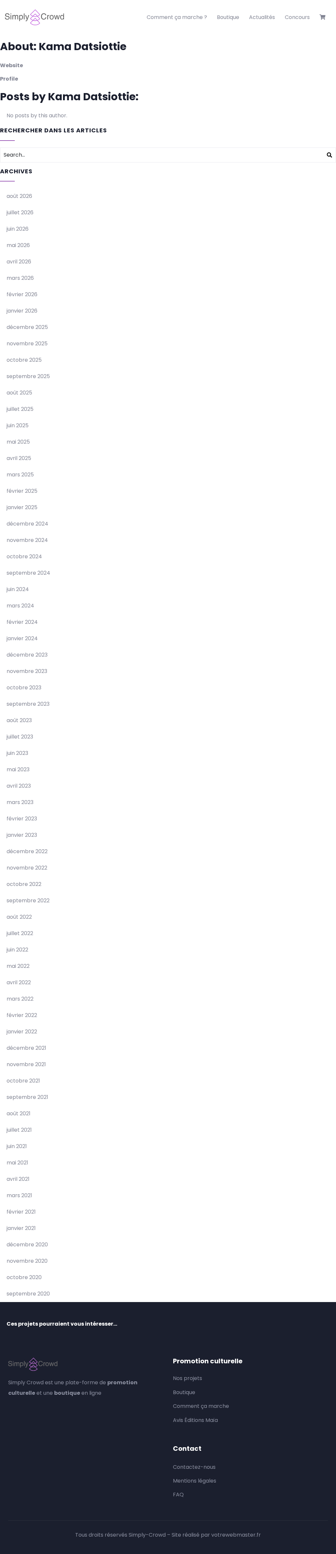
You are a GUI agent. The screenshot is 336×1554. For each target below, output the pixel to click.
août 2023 (19, 720)
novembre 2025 (27, 343)
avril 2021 (18, 1179)
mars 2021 (19, 1195)
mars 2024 (20, 605)
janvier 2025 (22, 507)
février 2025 (22, 491)
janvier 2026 (22, 311)
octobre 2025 (24, 360)
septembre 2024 (28, 573)
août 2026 (19, 196)
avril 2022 (19, 982)
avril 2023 (19, 786)
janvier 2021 (21, 1228)
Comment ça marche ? (177, 17)
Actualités (262, 17)
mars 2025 (20, 474)
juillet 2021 (19, 1130)
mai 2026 (18, 245)
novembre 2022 (27, 868)
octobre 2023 (24, 687)
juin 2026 (18, 229)
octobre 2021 (23, 1080)
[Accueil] (34, 17)
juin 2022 (17, 949)
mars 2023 (20, 802)
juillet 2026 (20, 212)
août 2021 (19, 1113)
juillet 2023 (20, 736)
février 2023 (22, 818)
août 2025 (19, 392)
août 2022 (19, 917)
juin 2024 (18, 589)
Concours (297, 17)
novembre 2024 (27, 540)
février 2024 (22, 622)
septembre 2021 (27, 1097)
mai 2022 (18, 966)
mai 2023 (18, 769)
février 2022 (22, 1015)
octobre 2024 (24, 556)
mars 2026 (20, 278)
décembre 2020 (27, 1244)
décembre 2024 (27, 524)
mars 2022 (20, 999)
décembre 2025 (27, 327)
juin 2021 (17, 1146)
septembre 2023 (28, 704)
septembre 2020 (28, 1293)
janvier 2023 (22, 835)
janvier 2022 (22, 1031)
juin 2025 (18, 425)
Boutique (228, 17)
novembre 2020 (27, 1261)
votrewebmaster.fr (236, 1535)
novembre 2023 (27, 671)
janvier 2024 (22, 638)
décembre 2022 (27, 851)
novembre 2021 (26, 1064)
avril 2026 (19, 261)
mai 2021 (17, 1162)
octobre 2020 (24, 1277)
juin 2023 (17, 753)
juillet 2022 (20, 933)
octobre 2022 (24, 884)
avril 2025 (19, 458)
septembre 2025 (28, 376)
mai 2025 (18, 442)
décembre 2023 (27, 655)
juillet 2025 (20, 409)
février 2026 (22, 294)
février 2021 (21, 1212)
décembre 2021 (26, 1048)
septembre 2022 (28, 900)
